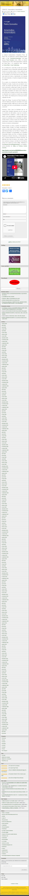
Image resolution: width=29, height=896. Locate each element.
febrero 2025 (4, 355)
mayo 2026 (4, 328)
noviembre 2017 (5, 510)
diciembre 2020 (5, 444)
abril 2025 (4, 352)
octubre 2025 (4, 341)
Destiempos (4, 828)
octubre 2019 (4, 469)
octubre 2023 (4, 384)
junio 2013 (4, 605)
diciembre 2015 (5, 551)
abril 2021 (4, 437)
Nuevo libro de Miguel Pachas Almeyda (16, 777)
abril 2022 (4, 416)
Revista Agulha (5, 839)
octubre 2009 (4, 683)
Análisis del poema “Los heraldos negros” (10, 800)
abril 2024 (4, 373)
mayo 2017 (4, 521)
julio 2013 (4, 603)
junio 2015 (4, 562)
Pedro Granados (10, 60)
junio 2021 (4, 434)
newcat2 (3, 747)
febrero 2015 (4, 569)
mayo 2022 (4, 414)
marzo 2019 (4, 482)
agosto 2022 (4, 409)
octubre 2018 (4, 491)
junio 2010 (4, 669)
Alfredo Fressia (5, 851)
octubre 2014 (4, 576)
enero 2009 (4, 699)
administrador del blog (25, 893)
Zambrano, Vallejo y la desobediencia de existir (11, 298)
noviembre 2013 (5, 596)
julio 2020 (4, 453)
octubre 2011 (4, 640)
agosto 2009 (4, 687)
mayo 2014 (4, 585)
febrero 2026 (4, 334)
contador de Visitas (14, 883)
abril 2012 (4, 630)
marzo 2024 (4, 375)
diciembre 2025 (5, 337)
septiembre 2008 (5, 706)
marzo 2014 (4, 589)
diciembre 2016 (5, 530)
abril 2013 (4, 608)
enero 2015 (4, 571)
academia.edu (4, 850)
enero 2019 (4, 485)
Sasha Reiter (7, 65)
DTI (25, 887)
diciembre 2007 (5, 722)
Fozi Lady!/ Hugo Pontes (13, 767)
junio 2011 (4, 647)
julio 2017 (4, 517)
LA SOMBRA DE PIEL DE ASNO (8, 296)
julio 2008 (4, 710)
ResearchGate (5, 819)
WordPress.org (5, 760)
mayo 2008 (4, 713)
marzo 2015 (4, 567)
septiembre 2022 (5, 407)
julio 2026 (4, 325)
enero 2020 (4, 464)
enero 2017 (4, 528)
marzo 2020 (4, 460)
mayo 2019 (4, 478)
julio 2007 (4, 731)
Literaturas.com (5, 835)
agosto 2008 (4, 708)
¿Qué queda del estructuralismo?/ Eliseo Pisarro (11, 806)
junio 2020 (4, 455)
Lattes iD (3, 818)
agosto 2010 (4, 665)
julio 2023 (4, 389)
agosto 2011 (4, 644)
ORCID (3, 816)
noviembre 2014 (5, 574)
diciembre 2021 (5, 423)
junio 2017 (4, 519)
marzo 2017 (4, 524)
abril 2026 (4, 330)
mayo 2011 (4, 649)
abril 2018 (4, 501)
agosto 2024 (4, 366)
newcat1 (3, 745)
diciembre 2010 (5, 658)
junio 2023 (4, 391)
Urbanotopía (4, 837)
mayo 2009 (4, 692)
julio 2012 (4, 624)
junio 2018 (4, 498)
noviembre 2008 (5, 703)
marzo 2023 (4, 396)
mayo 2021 (4, 435)
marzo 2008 (4, 717)
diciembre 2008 (5, 701)
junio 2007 (4, 733)
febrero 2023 (4, 398)
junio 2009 (4, 690)
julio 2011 (4, 646)
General (3, 741)
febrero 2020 (4, 462)
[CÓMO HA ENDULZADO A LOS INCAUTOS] (10, 300)
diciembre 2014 (5, 573)
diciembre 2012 (5, 615)
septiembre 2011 (5, 642)
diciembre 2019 (5, 466)
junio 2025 (4, 348)
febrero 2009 (4, 697)
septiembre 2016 (5, 535)
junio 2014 (4, 583)
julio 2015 (4, 560)
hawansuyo (4, 846)
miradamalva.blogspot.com (7, 844)
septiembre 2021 (5, 428)
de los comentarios (6, 758)
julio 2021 (4, 432)
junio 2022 (4, 412)
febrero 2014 (4, 590)
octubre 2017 (4, 512)
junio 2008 (4, 712)
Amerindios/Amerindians (15, 58)
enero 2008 (4, 720)
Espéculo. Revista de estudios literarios (9, 834)
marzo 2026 (4, 332)
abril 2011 (4, 651)
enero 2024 (4, 378)
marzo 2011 (4, 653)
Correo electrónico (6, 216)
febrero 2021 (4, 441)
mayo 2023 (4, 393)
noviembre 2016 (5, 532)
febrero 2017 (4, 526)
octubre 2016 (4, 533)
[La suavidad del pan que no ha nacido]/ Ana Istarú (11, 804)
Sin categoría (4, 750)
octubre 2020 (4, 448)
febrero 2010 (4, 676)
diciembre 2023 (5, 380)
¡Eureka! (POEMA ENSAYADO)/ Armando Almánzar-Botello (13, 788)
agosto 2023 (4, 387)
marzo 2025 (4, 353)
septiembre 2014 (5, 578)
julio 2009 (4, 688)
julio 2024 (4, 368)
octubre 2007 (4, 726)
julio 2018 (4, 496)
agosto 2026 (4, 323)
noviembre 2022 (5, 403)
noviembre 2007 (5, 724)
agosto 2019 (4, 473)
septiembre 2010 (5, 663)
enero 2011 (4, 656)
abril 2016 (4, 544)
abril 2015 (4, 565)
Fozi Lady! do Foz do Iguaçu (14, 765)
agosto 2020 (4, 451)
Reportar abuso (14, 889)
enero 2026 (4, 336)
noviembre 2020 (5, 446)
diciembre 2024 (5, 359)
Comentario (5, 204)
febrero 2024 (4, 377)
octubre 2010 (4, 662)
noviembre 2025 (5, 339)
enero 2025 (4, 357)
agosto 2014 (4, 580)
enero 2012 (4, 635)
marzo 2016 (4, 546)
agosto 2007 (4, 729)
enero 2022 (4, 421)
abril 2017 (4, 523)
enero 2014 (4, 592)
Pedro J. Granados (5, 812)
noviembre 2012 (5, 617)
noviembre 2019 (5, 467)
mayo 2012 (4, 628)
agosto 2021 (4, 430)
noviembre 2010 (5, 660)
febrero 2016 (4, 548)
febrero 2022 (4, 419)
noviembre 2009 (5, 681)
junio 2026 (4, 327)
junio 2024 (4, 369)
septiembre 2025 (5, 343)
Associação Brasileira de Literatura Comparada (11, 855)
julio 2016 (4, 539)
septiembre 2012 (5, 621)
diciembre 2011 (5, 637)
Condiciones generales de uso (22, 888)
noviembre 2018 (5, 489)
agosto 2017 (4, 516)
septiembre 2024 (5, 364)
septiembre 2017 (5, 514)
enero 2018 (4, 507)
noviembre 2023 (5, 382)
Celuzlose (4, 853)
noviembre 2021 (5, 425)
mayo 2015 (4, 564)
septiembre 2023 (5, 385)
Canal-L (3, 848)
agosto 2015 (4, 558)
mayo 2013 (4, 606)
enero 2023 (4, 400)
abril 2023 (4, 394)
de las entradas (6, 757)
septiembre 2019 (5, 471)
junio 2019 (4, 476)
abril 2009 (4, 694)
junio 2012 (4, 626)
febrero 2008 (4, 719)
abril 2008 (4, 715)
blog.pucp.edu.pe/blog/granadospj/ (12, 144)
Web (4, 219)
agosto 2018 (4, 494)
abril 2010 (4, 672)
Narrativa (4, 743)
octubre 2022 (4, 405)
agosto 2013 (4, 601)
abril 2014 (4, 587)
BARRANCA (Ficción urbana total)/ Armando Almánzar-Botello (13, 791)
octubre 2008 (4, 704)
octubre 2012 (4, 619)
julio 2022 (4, 410)
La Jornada (4, 841)
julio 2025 (4, 346)
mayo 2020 (4, 457)
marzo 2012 (4, 631)
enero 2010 (4, 678)
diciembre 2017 (5, 508)
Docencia (4, 738)
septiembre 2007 (5, 728)
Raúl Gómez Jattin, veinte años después (17, 315)
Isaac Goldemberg (15, 65)
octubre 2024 (4, 362)
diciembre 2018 (5, 487)
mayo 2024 (4, 371)
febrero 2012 (4, 633)
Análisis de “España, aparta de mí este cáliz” (10, 802)
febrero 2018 (4, 505)
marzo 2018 (4, 503)
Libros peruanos (5, 823)
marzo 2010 (4, 674)
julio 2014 (4, 581)
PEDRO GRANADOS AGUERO (8, 312)
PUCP (16, 888)
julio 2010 (4, 667)
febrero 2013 (4, 612)
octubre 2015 (4, 555)
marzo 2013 (4, 610)
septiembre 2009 (5, 685)
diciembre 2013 (5, 594)
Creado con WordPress (11, 893)
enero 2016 (4, 549)
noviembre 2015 (5, 553)
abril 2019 (4, 480)
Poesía (8, 11)
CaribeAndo (4, 825)
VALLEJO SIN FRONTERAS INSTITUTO (10, 814)
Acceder (3, 755)
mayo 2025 (4, 350)
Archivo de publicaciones (7, 821)
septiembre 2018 (5, 492)
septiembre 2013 (5, 599)
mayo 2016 (4, 542)
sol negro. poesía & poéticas (7, 830)
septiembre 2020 (5, 450)
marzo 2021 (4, 439)
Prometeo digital (5, 832)
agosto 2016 (4, 537)
